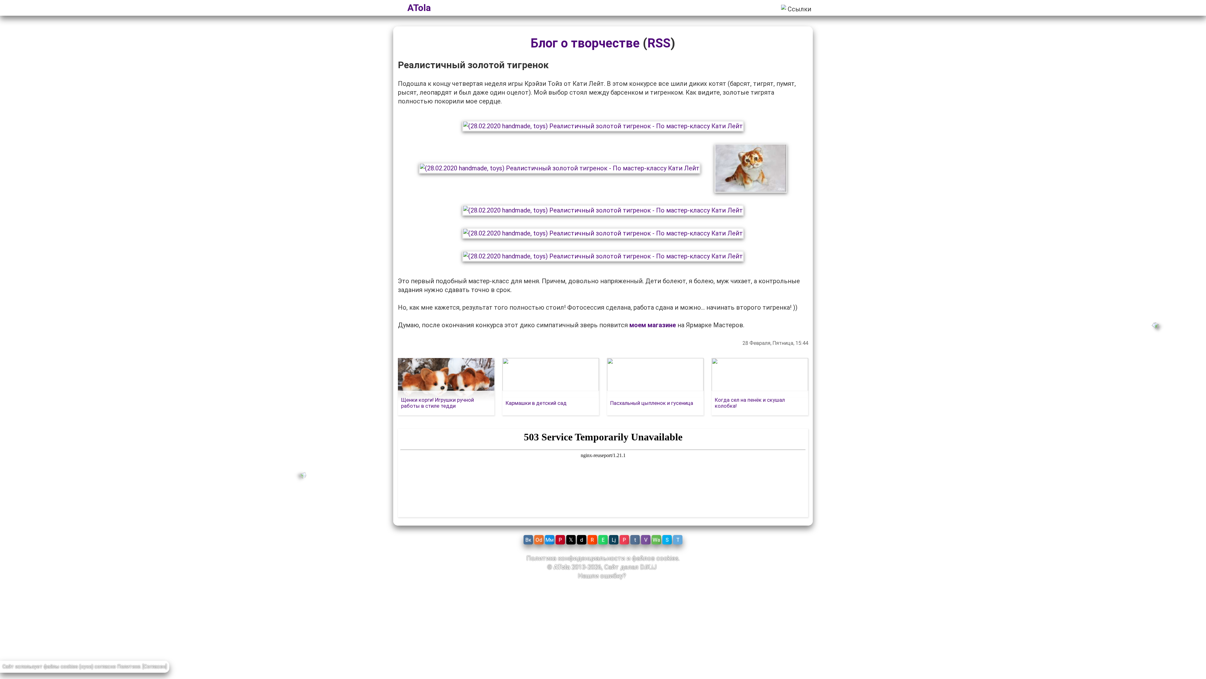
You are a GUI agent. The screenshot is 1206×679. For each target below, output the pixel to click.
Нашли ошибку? (602, 576)
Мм (550, 540)
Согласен (155, 667)
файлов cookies (655, 558)
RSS (659, 43)
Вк (528, 540)
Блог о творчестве (585, 43)
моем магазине (652, 325)
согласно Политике (117, 667)
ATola (419, 7)
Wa (656, 540)
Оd (538, 540)
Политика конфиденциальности (575, 558)
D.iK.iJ (648, 567)
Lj (614, 540)
